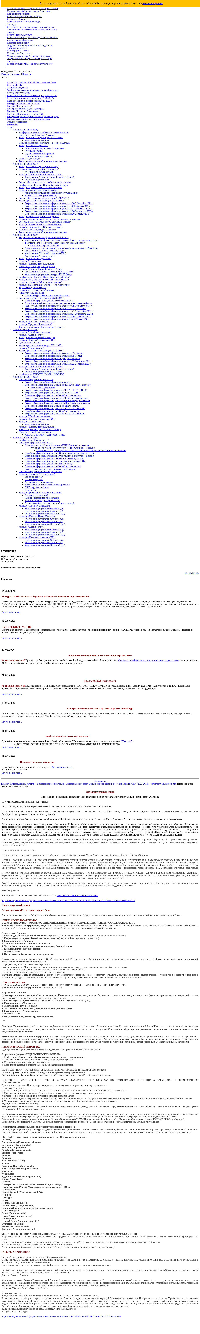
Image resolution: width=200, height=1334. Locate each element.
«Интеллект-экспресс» (61, 767)
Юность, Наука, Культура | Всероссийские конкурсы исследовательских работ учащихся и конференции (62, 783)
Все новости (100, 781)
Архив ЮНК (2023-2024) (135, 783)
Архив (119, 783)
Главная (5, 74)
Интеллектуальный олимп (163, 783)
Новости (26, 74)
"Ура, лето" (126, 741)
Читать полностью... (12, 612)
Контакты (16, 74)
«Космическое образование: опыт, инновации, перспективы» (148, 660)
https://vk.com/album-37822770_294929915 (77, 895)
